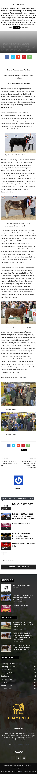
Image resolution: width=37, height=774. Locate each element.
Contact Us (28, 766)
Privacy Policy (8, 766)
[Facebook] (13, 758)
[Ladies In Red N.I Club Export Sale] (6, 546)
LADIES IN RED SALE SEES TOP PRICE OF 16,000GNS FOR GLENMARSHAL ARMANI (23, 516)
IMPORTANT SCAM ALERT (22, 504)
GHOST (22, 771)
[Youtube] (24, 758)
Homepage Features (4, 508)
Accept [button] (16, 28)
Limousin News (6, 670)
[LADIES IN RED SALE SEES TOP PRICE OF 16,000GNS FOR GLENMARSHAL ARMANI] (6, 516)
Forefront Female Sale (21, 524)
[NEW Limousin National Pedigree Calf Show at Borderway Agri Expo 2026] (6, 536)
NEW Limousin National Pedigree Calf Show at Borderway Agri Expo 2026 (22, 536)
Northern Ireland (6, 679)
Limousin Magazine (16, 768)
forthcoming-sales (5, 528)
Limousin (18, 488)
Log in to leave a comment (18, 567)
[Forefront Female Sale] (6, 526)
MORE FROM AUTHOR (25, 499)
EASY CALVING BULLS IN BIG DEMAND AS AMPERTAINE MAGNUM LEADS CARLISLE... (22, 648)
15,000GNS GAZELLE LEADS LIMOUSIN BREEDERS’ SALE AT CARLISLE (23, 625)
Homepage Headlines (8, 664)
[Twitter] (18, 758)
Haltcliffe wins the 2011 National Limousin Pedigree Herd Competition (28, 464)
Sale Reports (5, 676)
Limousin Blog (6, 688)
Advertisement (18, 766)
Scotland (4, 682)
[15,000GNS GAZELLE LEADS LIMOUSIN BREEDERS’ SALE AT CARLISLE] (6, 625)
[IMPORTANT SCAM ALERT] (6, 506)
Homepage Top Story (8, 667)
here (24, 377)
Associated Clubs (6, 685)
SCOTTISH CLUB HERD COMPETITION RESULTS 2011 (9, 463)
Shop (25, 768)
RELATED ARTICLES (9, 499)
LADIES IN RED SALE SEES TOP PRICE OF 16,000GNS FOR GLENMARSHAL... (23, 597)
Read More (24, 28)
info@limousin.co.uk (22, 744)
